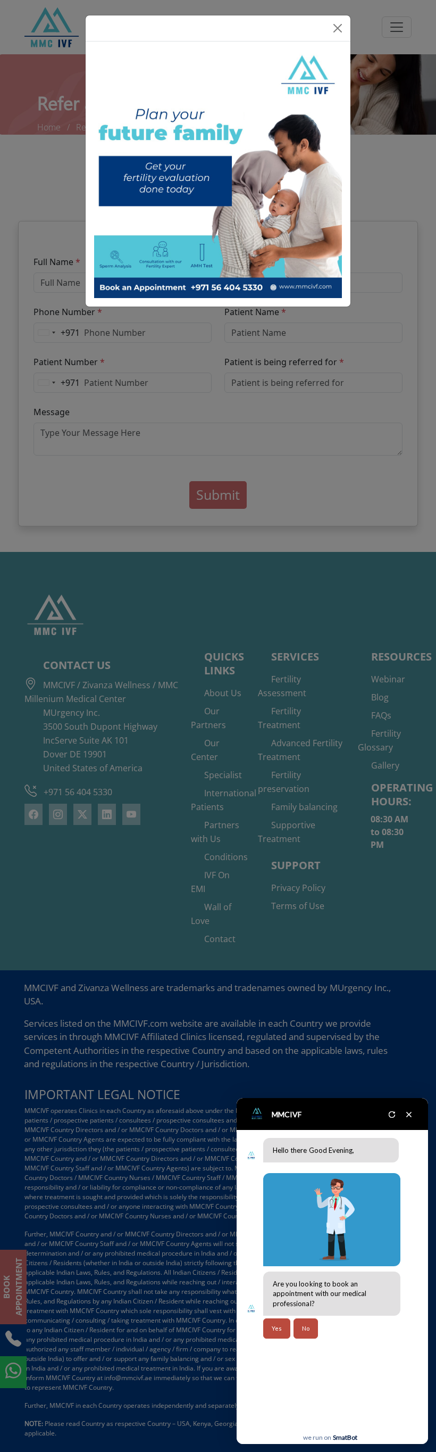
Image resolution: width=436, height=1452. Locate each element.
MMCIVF (286, 1114)
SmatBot (345, 1437)
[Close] (337, 28)
